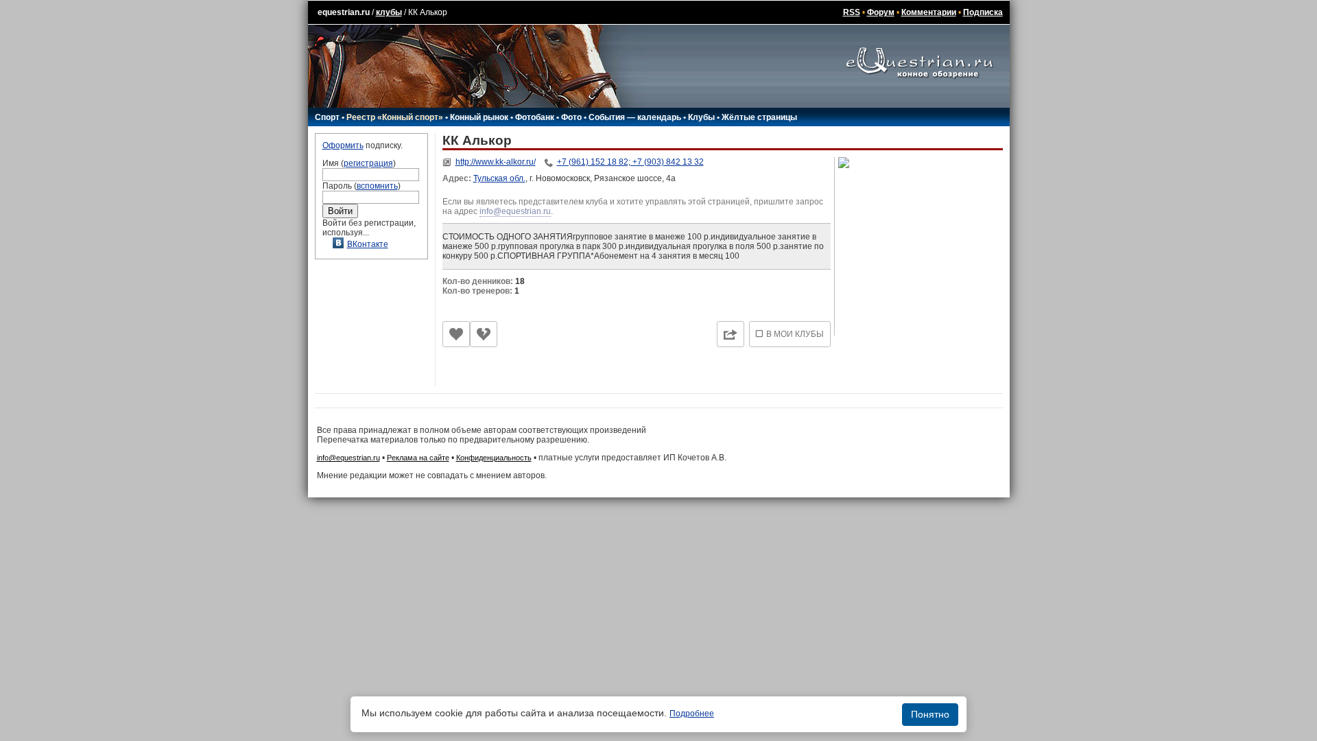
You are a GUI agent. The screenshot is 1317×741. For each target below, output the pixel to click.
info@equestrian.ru (515, 211)
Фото (571, 117)
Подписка (983, 12)
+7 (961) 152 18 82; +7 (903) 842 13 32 (630, 162)
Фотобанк (534, 117)
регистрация (368, 163)
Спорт (327, 117)
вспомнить (377, 186)
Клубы (701, 117)
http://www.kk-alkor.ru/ (495, 162)
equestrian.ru (344, 12)
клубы (389, 12)
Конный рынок (479, 117)
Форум (880, 12)
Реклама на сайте (418, 458)
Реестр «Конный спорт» (394, 117)
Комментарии (928, 12)
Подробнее (691, 713)
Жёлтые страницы (759, 117)
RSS (851, 12)
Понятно (930, 714)
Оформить (343, 145)
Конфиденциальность (494, 458)
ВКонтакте (367, 244)
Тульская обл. (499, 178)
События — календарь (635, 117)
